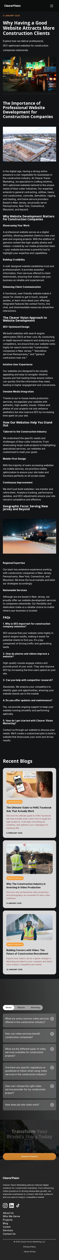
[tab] (8, 1007)
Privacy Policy (29, 1247)
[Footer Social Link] (5, 1205)
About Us (8, 1213)
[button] (51, 5)
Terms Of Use (30, 1252)
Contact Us (9, 1233)
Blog (5, 1223)
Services (8, 1230)
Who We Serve (11, 1216)
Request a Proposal (29, 1156)
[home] (12, 6)
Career (7, 1226)
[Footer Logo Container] (29, 1178)
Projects (8, 1219)
